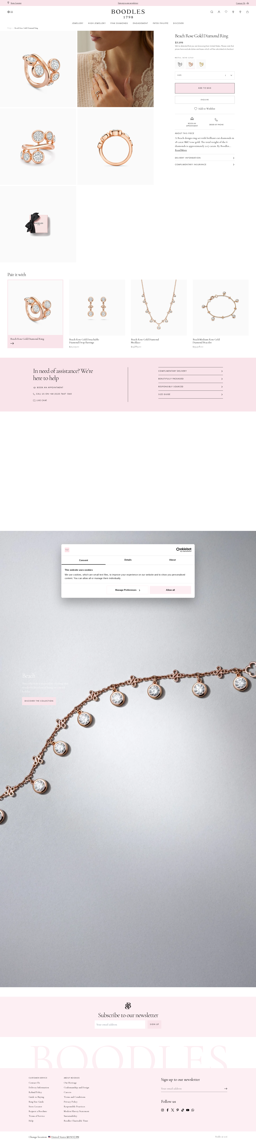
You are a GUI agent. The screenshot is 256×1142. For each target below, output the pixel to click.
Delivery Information (39, 1087)
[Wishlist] (226, 12)
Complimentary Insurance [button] (190, 164)
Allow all (170, 590)
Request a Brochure (38, 1111)
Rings (9, 28)
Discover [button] (178, 23)
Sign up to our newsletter (128, 3)
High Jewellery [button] (97, 23)
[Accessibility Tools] (233, 12)
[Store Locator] (240, 12)
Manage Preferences (125, 590)
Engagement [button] (140, 23)
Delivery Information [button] (188, 158)
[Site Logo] (128, 14)
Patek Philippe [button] (160, 23)
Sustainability (70, 1116)
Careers (67, 1092)
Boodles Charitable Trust (76, 1120)
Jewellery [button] (77, 23)
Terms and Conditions (74, 1097)
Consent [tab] (83, 560)
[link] (162, 1110)
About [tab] (172, 559)
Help (31, 1120)
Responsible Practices (74, 1106)
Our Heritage (70, 1082)
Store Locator (35, 1106)
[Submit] (226, 1089)
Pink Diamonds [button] (119, 23)
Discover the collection (39, 701)
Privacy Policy (70, 1101)
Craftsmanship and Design (76, 1087)
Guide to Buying (36, 1097)
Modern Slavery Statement (76, 1111)
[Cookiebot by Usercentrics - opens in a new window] (178, 550)
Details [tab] (128, 559)
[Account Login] (219, 12)
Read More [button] (181, 150)
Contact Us (34, 1082)
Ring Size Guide (36, 1101)
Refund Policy (35, 1092)
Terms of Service (37, 1116)
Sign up (154, 1024)
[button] (212, 12)
